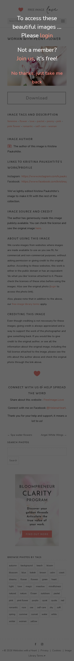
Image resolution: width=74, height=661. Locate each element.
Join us (25, 58)
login (46, 35)
